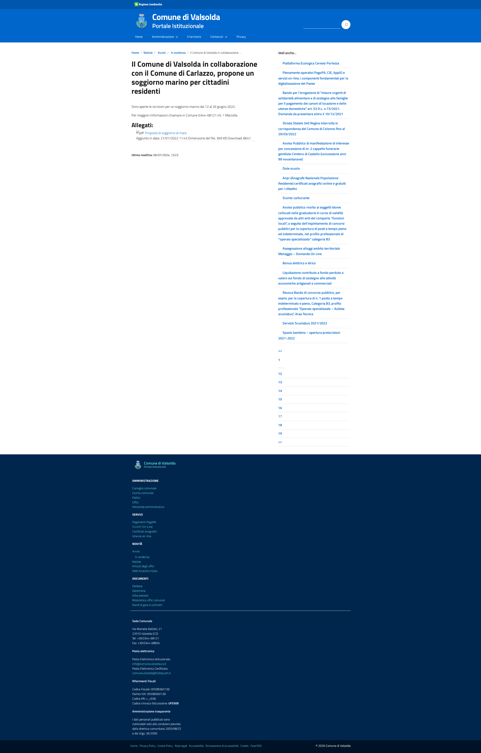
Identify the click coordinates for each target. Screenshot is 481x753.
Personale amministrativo (148, 507)
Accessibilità (196, 746)
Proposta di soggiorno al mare (166, 132)
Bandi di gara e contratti (147, 605)
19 (280, 433)
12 (280, 374)
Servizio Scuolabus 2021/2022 (305, 323)
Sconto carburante (296, 197)
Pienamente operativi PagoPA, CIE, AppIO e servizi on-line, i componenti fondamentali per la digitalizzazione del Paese (313, 78)
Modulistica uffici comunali (148, 600)
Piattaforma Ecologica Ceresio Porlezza (311, 63)
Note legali (181, 746)
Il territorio (194, 36)
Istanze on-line (141, 536)
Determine (138, 590)
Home (139, 36)
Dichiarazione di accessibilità (221, 746)
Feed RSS (256, 746)
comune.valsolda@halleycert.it (151, 673)
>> (280, 442)
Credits (244, 746)
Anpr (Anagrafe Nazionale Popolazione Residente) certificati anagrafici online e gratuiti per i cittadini (312, 183)
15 (280, 399)
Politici (136, 497)
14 (280, 391)
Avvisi (162, 52)
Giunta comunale (143, 493)
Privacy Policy (148, 746)
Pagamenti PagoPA (144, 522)
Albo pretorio (140, 595)
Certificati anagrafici (144, 531)
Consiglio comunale (144, 488)
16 (280, 408)
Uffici (135, 502)
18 (280, 425)
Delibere (137, 586)
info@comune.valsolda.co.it (149, 664)
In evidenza (178, 52)
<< (280, 351)
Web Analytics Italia (144, 571)
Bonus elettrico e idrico (299, 263)
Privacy (241, 36)
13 (280, 382)
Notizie (148, 52)
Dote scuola (291, 168)
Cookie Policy (165, 746)
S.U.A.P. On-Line (142, 526)
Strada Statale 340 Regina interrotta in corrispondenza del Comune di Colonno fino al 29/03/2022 (311, 128)
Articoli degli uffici (143, 566)
